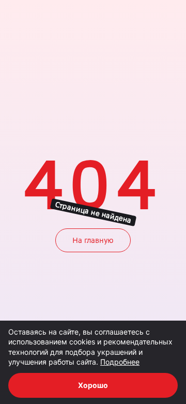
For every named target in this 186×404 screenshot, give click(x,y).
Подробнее (120, 361)
